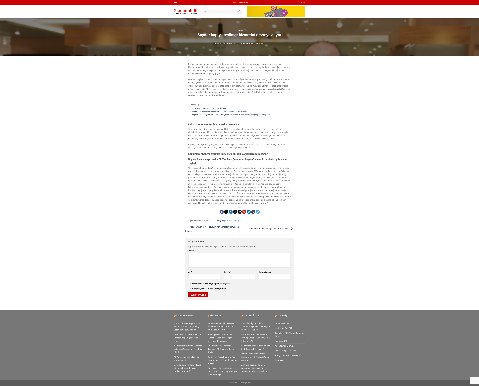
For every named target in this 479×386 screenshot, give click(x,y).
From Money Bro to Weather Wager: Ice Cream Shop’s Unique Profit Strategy (222, 371)
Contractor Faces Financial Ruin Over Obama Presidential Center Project (222, 360)
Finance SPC (216, 316)
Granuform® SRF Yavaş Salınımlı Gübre (289, 334)
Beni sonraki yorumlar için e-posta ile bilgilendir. (212, 284)
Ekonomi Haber (184, 316)
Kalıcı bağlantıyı (220, 221)
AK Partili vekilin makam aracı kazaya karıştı (187, 358)
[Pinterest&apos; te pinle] (244, 212)
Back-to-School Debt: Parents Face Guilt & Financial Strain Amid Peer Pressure (221, 326)
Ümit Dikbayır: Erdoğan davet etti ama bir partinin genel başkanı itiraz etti (187, 368)
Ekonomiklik (219, 43)
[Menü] (175, 2)
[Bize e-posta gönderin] (303, 2)
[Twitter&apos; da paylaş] (231, 212)
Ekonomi (239, 31)
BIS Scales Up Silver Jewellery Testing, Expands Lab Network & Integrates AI (255, 337)
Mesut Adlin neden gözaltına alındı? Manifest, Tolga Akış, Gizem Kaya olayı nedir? (187, 326)
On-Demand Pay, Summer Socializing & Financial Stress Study (221, 349)
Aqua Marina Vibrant (284, 346)
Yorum (191, 250)
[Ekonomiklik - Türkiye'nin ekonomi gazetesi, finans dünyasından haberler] (186, 11)
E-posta (227, 272)
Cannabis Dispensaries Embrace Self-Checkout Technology (255, 347)
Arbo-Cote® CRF (282, 323)
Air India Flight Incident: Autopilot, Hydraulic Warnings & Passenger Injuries (255, 326)
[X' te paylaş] (226, 212)
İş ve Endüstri (251, 316)
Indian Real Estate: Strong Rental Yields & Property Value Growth (255, 357)
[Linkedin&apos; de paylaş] (249, 212)
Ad (190, 272)
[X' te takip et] (301, 2)
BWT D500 (279, 360)
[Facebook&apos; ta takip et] (299, 2)
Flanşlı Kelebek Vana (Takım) (288, 355)
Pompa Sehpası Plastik (285, 350)
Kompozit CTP (281, 341)
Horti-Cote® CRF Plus (284, 328)
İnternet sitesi (265, 272)
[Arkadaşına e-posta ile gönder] (240, 212)
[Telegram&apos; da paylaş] (258, 212)
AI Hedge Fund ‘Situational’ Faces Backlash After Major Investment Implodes (220, 337)
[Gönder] (240, 11)
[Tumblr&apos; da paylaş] (253, 212)
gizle (199, 105)
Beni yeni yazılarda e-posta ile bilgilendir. (209, 289)
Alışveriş (282, 316)
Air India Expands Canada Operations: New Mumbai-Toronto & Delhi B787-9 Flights (254, 368)
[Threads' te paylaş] (235, 212)
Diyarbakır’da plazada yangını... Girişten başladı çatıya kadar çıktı (188, 337)
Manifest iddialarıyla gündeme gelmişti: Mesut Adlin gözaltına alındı (188, 349)
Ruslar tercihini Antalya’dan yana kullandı (270, 228)
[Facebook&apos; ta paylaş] (222, 212)
